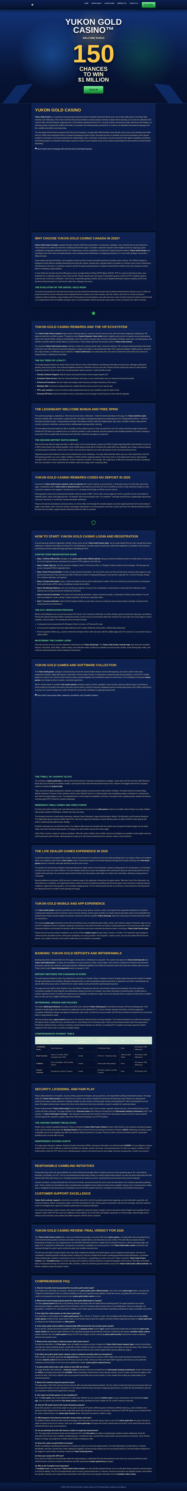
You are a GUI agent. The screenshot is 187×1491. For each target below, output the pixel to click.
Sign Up (93, 90)
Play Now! (148, 5)
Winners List (122, 3)
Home (86, 3)
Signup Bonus (96, 3)
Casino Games (109, 3)
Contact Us (134, 3)
